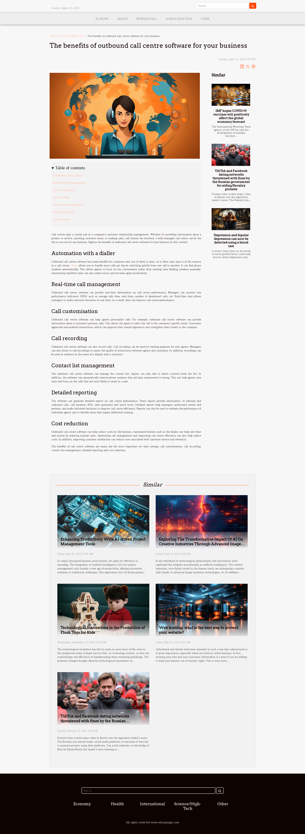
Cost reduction (61, 219)
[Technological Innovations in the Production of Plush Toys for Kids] (103, 609)
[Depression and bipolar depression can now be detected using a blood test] (231, 219)
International (146, 19)
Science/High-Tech (179, 19)
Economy (102, 19)
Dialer (74, 265)
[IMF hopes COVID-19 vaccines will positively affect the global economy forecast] (231, 95)
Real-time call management (69, 183)
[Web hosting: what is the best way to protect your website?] (202, 609)
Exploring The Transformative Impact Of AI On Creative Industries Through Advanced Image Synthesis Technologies (201, 544)
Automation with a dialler (68, 175)
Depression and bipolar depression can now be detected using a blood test (231, 240)
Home (53, 36)
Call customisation (64, 190)
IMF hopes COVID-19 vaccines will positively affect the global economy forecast (231, 116)
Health (122, 19)
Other (205, 19)
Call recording (61, 197)
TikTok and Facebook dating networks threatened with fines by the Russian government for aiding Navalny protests (231, 180)
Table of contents (70, 168)
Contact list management (68, 205)
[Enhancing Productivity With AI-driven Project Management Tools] (103, 521)
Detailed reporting (63, 212)
